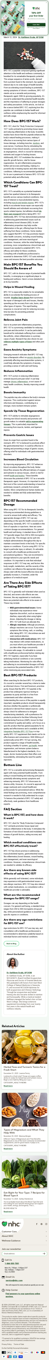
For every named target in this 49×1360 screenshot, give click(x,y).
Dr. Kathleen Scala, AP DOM (31, 37)
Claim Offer (36, 24)
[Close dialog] (46, 3)
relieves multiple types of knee (18, 342)
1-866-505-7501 (12, 1263)
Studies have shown (20, 298)
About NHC (7, 1236)
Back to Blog (11, 944)
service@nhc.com (14, 1280)
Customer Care (9, 1231)
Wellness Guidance (11, 1240)
